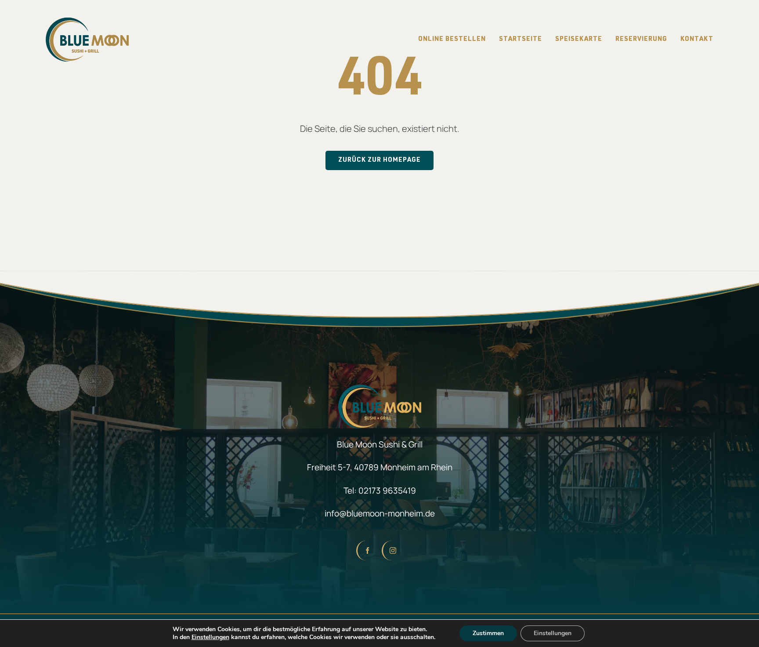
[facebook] (366, 550)
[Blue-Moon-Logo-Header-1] (87, 22)
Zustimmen (488, 633)
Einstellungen (210, 637)
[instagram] (392, 550)
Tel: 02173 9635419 (379, 490)
